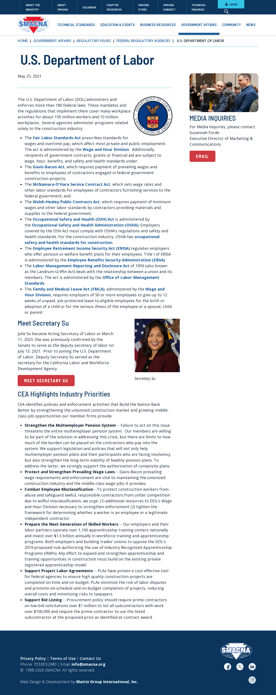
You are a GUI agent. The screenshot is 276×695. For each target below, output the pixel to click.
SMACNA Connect (169, 7)
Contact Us (90, 658)
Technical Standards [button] (76, 24)
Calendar (89, 7)
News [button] (251, 24)
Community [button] (231, 24)
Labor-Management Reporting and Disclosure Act (81, 265)
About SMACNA (62, 7)
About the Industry (33, 7)
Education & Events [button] (117, 24)
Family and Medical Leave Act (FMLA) (68, 289)
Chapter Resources (114, 7)
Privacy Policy (33, 658)
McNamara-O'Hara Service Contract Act (71, 184)
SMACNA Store (143, 7)
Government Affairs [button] (199, 24)
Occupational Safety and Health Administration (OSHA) (85, 225)
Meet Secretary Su (46, 380)
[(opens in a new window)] (227, 668)
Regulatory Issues (94, 40)
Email (202, 156)
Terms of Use (63, 658)
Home (23, 40)
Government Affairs (52, 40)
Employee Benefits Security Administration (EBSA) (116, 259)
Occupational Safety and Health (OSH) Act (73, 219)
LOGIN (233, 4)
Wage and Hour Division (106, 149)
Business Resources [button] (158, 24)
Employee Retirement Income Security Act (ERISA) (81, 248)
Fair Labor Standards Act (57, 137)
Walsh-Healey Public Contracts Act (66, 201)
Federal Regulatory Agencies (143, 40)
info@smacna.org (88, 664)
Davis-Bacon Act (48, 166)
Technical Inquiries (198, 7)
